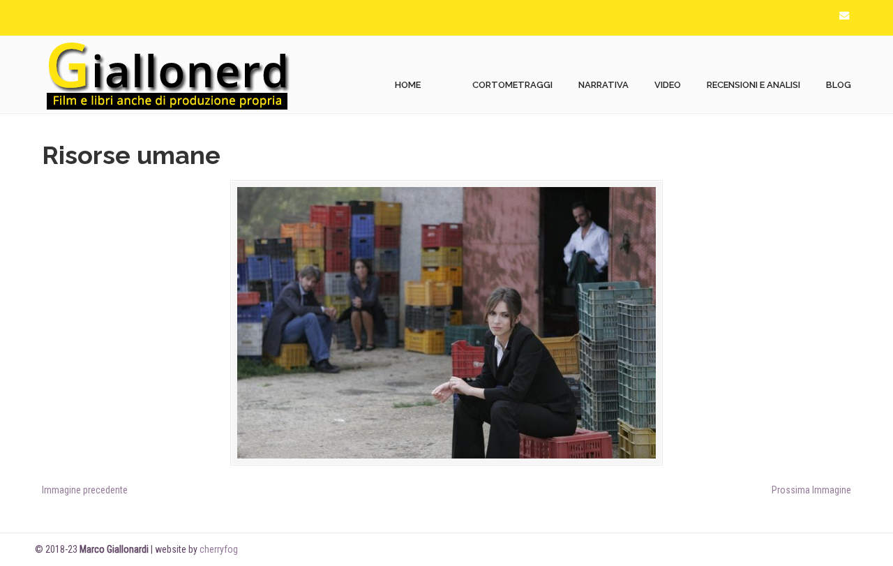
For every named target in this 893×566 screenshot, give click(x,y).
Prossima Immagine (811, 490)
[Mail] (844, 15)
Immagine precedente (85, 490)
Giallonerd (167, 75)
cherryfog (219, 549)
